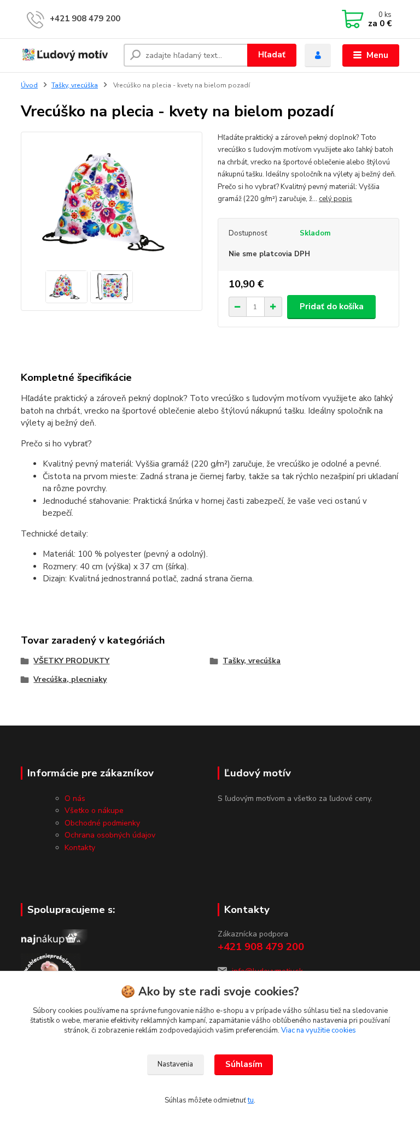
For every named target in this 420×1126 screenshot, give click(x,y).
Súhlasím (243, 1064)
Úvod (29, 85)
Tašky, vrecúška (74, 85)
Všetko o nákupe (94, 810)
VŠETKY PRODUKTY (71, 661)
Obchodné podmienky (102, 823)
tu (251, 1100)
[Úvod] (68, 55)
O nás (75, 798)
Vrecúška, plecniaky (70, 679)
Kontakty (80, 847)
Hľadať (271, 54)
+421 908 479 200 (85, 18)
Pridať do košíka (332, 306)
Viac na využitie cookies (318, 1030)
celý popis (335, 199)
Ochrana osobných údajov (110, 835)
